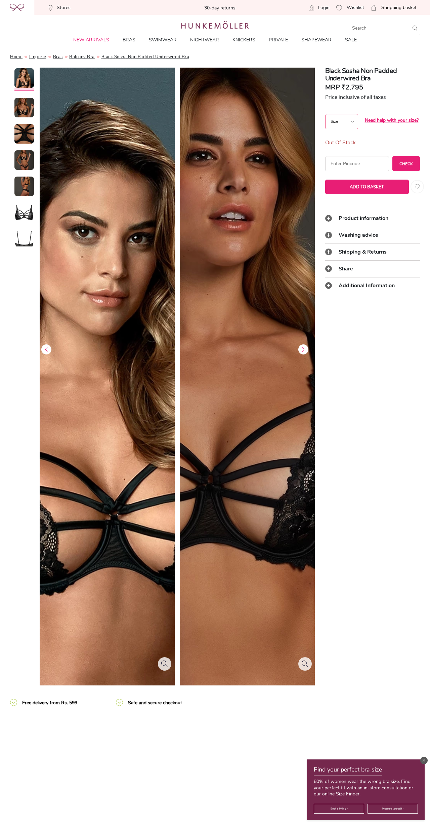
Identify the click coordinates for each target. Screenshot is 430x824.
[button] (424, 760)
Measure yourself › (392, 809)
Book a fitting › (339, 809)
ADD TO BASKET (367, 187)
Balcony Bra (82, 57)
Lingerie (37, 57)
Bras (58, 57)
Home (16, 57)
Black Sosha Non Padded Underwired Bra (145, 57)
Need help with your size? (392, 120)
